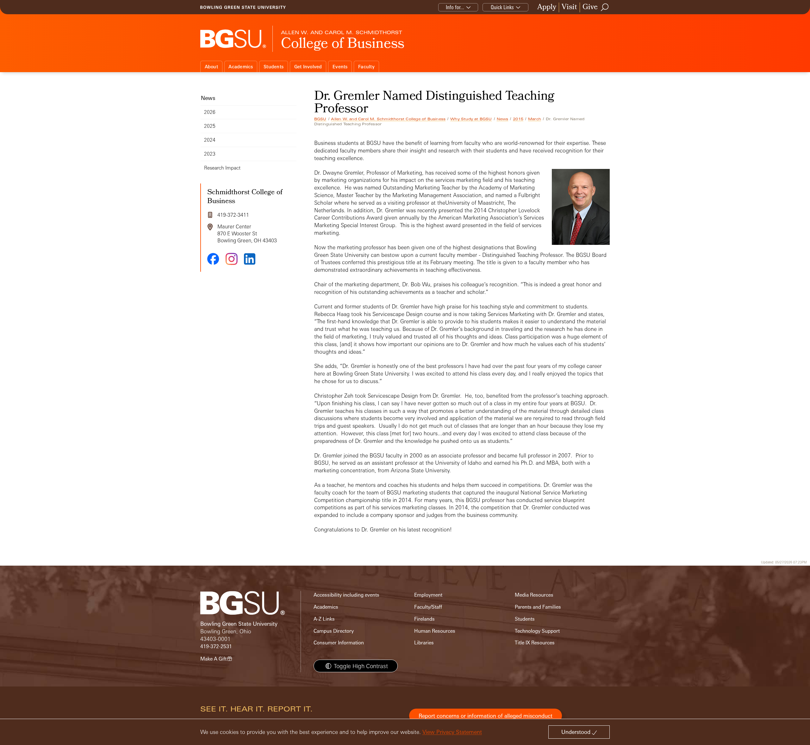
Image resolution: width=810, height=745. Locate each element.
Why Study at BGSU (471, 119)
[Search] (605, 7)
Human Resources (434, 631)
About (211, 66)
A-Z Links (324, 619)
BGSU (320, 119)
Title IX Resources (535, 643)
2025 (209, 126)
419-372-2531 (216, 646)
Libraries (424, 643)
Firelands (424, 619)
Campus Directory (334, 631)
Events (340, 66)
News (502, 119)
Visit (569, 7)
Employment (428, 595)
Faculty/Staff (428, 607)
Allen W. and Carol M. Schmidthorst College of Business (388, 119)
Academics (240, 66)
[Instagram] (232, 259)
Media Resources (534, 595)
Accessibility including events (346, 595)
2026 (209, 112)
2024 (209, 140)
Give (590, 7)
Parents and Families (538, 607)
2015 (518, 119)
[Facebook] (213, 259)
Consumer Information (339, 643)
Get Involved (308, 66)
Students (274, 66)
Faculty (366, 66)
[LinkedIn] (249, 258)
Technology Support (537, 631)
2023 (209, 154)
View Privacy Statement (452, 732)
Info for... (455, 7)
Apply (546, 7)
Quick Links (502, 7)
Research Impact (222, 168)
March (534, 119)
